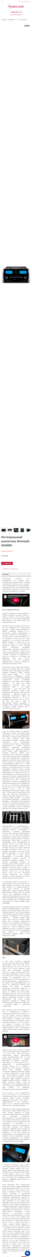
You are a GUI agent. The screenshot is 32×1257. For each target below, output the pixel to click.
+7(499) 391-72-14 (16, 12)
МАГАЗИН (11, 19)
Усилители (23, 19)
